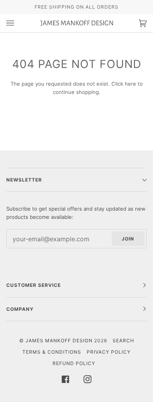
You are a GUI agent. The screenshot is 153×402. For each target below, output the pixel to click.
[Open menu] (18, 23)
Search (123, 340)
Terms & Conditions (51, 352)
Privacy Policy (109, 352)
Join (128, 239)
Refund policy (74, 363)
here (130, 84)
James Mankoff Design (59, 340)
